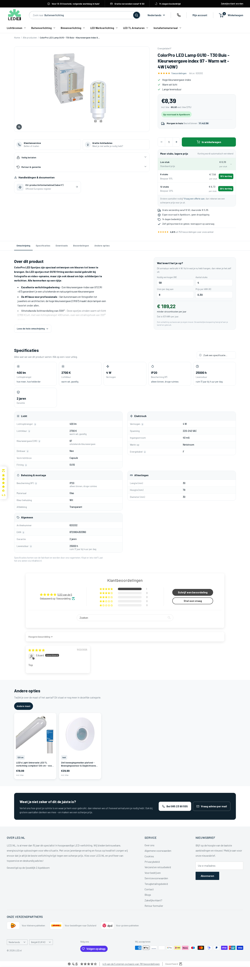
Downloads (62, 245)
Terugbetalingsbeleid (156, 883)
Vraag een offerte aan (194, 198)
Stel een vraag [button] (193, 600)
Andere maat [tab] (23, 706)
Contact (149, 889)
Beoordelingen (81, 245)
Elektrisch (140, 416)
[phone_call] (179, 15)
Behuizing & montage (33, 475)
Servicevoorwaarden (156, 878)
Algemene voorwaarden (158, 850)
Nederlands (14, 942)
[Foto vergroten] (82, 89)
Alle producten (30, 37)
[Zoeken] (136, 15)
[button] (106, 589)
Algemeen (27, 517)
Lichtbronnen (14, 27)
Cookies (149, 856)
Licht (24, 416)
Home (17, 37)
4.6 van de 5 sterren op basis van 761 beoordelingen (131, 963)
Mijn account (200, 15)
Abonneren (207, 875)
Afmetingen (141, 475)
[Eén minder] (161, 142)
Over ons (149, 845)
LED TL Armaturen (134, 27)
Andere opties (102, 245)
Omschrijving (23, 245)
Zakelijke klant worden (232, 3)
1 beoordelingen (179, 73)
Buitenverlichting (41, 27)
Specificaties (43, 245)
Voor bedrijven (153, 872)
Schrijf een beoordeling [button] (192, 592)
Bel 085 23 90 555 (177, 806)
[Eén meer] (176, 142)
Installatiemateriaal (166, 27)
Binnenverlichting (71, 27)
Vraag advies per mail (214, 806)
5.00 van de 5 (64, 594)
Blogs (148, 894)
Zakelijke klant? (153, 900)
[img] (36, 650)
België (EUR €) (38, 942)
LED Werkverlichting (102, 27)
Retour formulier (154, 905)
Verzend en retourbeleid (158, 867)
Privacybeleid (152, 861)
